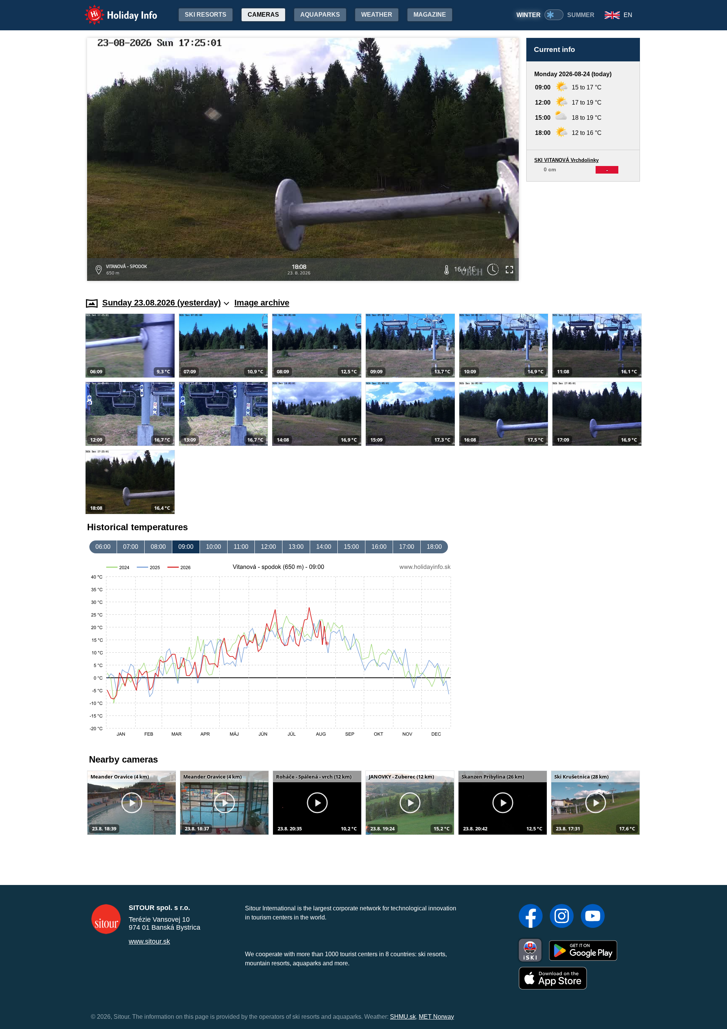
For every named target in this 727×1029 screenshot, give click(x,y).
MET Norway (436, 1016)
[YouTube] (593, 917)
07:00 (130, 546)
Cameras (263, 14)
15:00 (351, 546)
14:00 (323, 546)
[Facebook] (531, 917)
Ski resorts (205, 14)
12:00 (268, 546)
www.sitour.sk (149, 941)
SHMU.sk (403, 1016)
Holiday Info (113, 10)
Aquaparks (320, 14)
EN (628, 15)
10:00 (213, 546)
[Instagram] (562, 917)
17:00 (406, 546)
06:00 (103, 546)
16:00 (379, 546)
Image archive (261, 302)
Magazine (429, 14)
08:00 (158, 546)
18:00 (434, 546)
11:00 (241, 546)
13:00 (296, 546)
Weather (376, 14)
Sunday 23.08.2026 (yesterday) (161, 302)
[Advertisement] (583, 232)
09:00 (185, 546)
